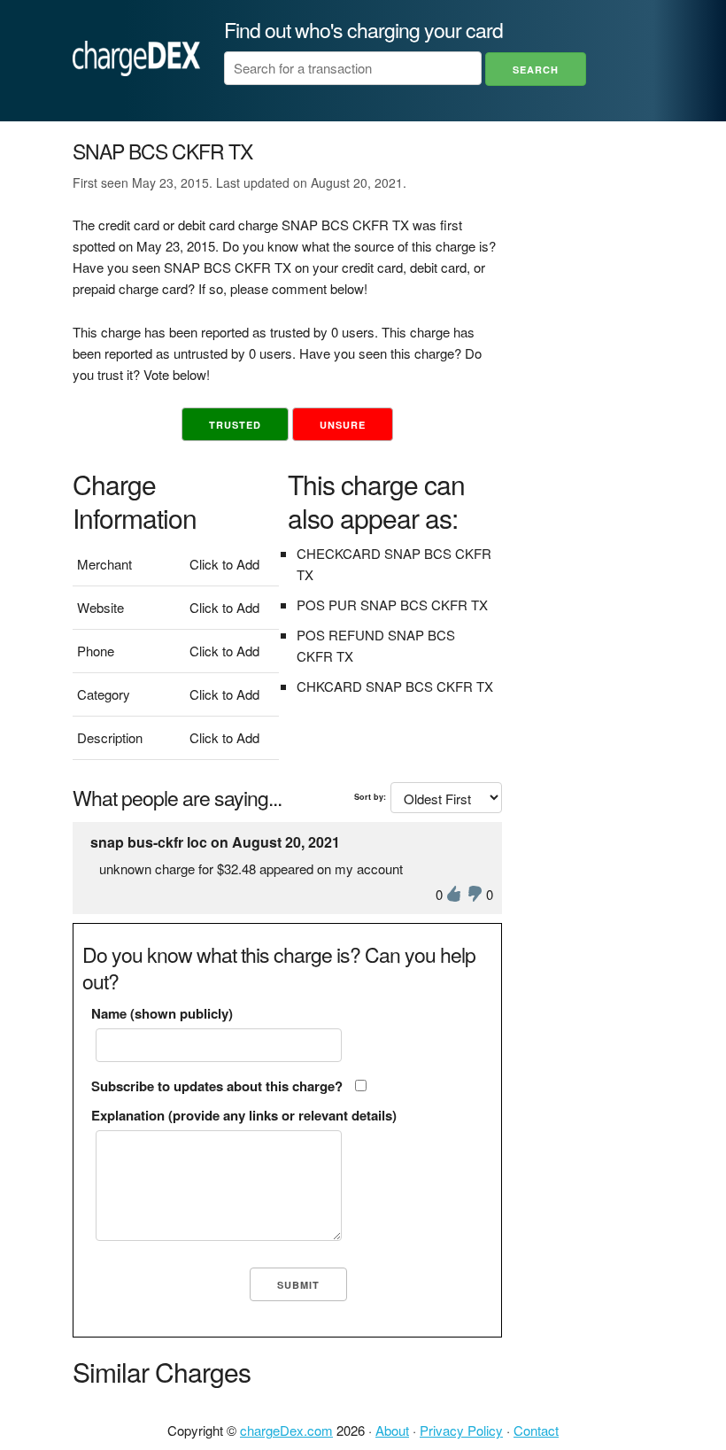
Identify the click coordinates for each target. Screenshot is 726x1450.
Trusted (235, 424)
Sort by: (370, 797)
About (392, 1430)
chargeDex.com (286, 1430)
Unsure (343, 424)
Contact (536, 1430)
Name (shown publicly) (162, 1013)
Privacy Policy (461, 1430)
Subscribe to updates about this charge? (217, 1086)
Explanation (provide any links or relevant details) (244, 1115)
